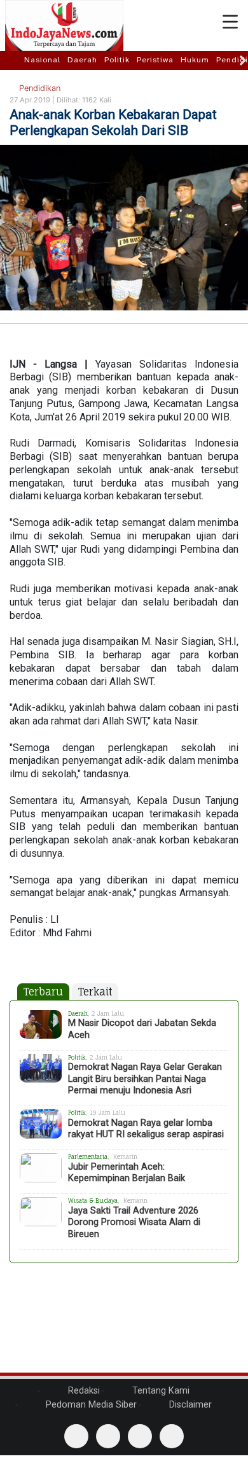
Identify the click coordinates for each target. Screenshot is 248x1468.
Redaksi (82, 1390)
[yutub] (108, 1436)
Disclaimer (189, 1404)
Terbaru (43, 991)
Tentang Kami (159, 1390)
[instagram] (171, 1436)
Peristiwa (155, 60)
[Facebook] (76, 1436)
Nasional (42, 60)
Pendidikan (38, 88)
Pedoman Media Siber (90, 1404)
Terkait (95, 991)
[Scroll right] (243, 60)
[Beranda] (13, 60)
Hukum (195, 60)
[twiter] (140, 1436)
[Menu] (230, 22)
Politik (117, 60)
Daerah (82, 60)
